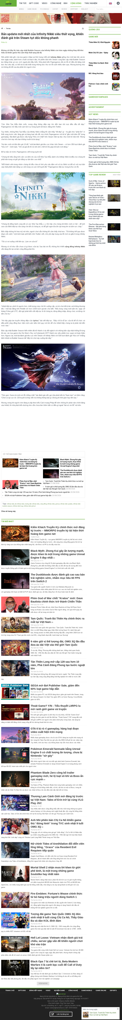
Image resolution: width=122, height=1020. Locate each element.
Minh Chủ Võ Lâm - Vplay (98, 53)
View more (43, 983)
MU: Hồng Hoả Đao (96, 73)
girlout (36, 321)
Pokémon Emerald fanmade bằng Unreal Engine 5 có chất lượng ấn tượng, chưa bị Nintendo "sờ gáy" (56, 752)
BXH (65, 3)
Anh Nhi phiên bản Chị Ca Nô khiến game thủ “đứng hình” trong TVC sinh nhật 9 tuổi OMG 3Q (57, 823)
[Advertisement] (43, 431)
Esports (113, 990)
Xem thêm (116, 175)
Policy (67, 1010)
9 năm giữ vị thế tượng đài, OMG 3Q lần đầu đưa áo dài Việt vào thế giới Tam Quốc (104, 164)
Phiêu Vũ (4, 42)
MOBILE (21, 9)
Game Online (101, 990)
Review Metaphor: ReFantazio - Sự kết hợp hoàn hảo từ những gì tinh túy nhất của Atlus (97, 241)
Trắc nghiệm (90, 3)
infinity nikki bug (18, 506)
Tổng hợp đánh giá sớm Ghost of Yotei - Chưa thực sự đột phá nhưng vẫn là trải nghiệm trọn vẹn (97, 199)
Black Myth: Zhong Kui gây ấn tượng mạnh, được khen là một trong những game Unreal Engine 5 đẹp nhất (70, 463)
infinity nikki (10, 504)
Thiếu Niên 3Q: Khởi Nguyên (99, 42)
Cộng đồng (75, 3)
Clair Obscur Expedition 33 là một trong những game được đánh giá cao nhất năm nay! (96, 214)
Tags (4, 504)
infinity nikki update (66, 504)
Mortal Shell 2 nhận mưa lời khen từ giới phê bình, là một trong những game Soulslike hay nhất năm (55, 871)
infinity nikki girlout (30, 506)
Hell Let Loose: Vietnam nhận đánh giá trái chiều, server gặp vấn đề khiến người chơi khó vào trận (57, 941)
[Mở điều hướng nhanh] (83, 28)
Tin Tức (23, 3)
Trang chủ (9, 990)
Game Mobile (86, 990)
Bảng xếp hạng (35, 990)
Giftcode (22, 990)
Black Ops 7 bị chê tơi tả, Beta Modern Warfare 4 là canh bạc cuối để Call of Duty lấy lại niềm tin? (56, 965)
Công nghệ (55, 3)
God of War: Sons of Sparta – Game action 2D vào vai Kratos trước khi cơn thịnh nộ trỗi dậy (97, 185)
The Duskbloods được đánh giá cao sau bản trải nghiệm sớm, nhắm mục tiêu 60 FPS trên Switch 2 (71, 473)
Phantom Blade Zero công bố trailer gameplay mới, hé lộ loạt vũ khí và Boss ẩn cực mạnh (57, 776)
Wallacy (84, 9)
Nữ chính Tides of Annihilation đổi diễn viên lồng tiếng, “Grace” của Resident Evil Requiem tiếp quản (57, 847)
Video (44, 3)
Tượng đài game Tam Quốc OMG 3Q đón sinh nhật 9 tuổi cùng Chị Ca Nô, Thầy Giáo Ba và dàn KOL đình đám (57, 917)
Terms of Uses (58, 1010)
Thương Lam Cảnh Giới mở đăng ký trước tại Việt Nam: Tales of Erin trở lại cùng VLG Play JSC (57, 799)
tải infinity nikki (19, 504)
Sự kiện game (59, 990)
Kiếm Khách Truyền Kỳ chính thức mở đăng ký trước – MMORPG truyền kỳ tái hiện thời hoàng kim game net (30, 464)
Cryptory (74, 9)
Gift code (34, 3)
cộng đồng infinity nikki (47, 504)
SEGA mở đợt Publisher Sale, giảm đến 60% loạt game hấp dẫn (28, 495)
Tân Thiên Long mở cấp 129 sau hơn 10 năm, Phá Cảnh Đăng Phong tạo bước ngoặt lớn (37, 492)
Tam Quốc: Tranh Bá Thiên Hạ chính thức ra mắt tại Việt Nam (102, 1014)
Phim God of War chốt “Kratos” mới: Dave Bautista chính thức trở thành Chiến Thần (30, 484)
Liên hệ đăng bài (63, 1014)
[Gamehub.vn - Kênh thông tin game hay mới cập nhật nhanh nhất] (8, 3)
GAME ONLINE (32, 9)
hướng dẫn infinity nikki (32, 504)
